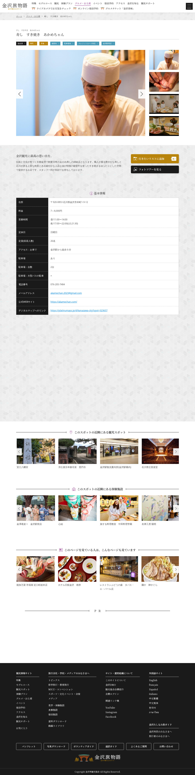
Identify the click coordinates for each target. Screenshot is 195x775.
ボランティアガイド (84, 746)
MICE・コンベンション (60, 689)
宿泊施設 (53, 714)
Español (153, 689)
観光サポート (148, 3)
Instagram (111, 712)
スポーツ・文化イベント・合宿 (64, 694)
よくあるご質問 (139, 746)
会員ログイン (112, 694)
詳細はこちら (36, 454)
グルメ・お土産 (83, 3)
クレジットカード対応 (87, 43)
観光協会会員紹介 (114, 689)
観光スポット (23, 689)
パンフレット (29, 746)
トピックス (54, 680)
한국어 (152, 708)
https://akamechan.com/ (64, 301)
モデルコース (45, 3)
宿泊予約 (109, 3)
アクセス (120, 3)
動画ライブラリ (56, 726)
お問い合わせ (166, 746)
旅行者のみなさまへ (159, 736)
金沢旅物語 (14, 6)
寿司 (32, 43)
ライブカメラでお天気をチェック (54, 8)
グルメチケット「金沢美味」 (120, 8)
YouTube (110, 708)
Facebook (110, 717)
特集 (34, 3)
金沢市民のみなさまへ (160, 732)
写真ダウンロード (56, 746)
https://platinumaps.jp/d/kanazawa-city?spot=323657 (79, 310)
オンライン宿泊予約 (88, 8)
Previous (19, 451)
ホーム (19, 16)
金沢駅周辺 (107, 43)
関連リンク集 (112, 701)
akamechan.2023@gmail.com (66, 293)
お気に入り (22, 728)
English (153, 680)
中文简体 (153, 703)
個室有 (54, 43)
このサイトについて (115, 680)
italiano (153, 694)
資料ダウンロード (57, 721)
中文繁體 (153, 698)
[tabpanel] (80, 93)
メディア (52, 698)
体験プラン (67, 3)
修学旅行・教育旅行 (58, 685)
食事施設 (53, 710)
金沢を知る (133, 3)
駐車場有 (67, 43)
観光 (56, 3)
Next (176, 451)
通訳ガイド (111, 746)
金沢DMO (110, 685)
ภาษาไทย (154, 712)
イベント (97, 3)
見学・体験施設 (56, 705)
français (153, 685)
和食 (42, 43)
